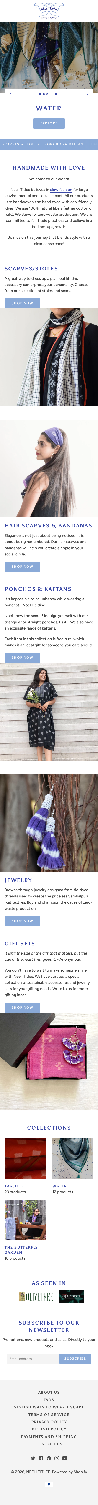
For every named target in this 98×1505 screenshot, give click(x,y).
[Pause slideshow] (56, 94)
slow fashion (61, 189)
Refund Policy (49, 1429)
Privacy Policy (49, 1422)
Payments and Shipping (49, 1437)
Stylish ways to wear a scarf (49, 1407)
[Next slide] (88, 94)
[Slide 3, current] (47, 94)
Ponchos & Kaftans (65, 144)
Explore (49, 123)
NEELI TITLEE (38, 1472)
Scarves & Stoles (20, 144)
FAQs (49, 1400)
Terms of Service (49, 1414)
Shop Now (22, 303)
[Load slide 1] (40, 94)
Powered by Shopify (69, 1472)
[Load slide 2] (44, 94)
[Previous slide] (10, 94)
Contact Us (49, 1444)
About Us (49, 1392)
